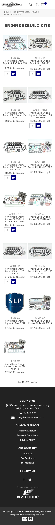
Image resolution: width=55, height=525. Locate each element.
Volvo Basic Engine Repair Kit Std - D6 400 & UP (40, 271)
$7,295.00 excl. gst (15, 68)
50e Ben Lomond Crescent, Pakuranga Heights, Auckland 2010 (29, 407)
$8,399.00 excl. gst (40, 121)
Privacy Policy (27, 439)
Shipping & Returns (28, 430)
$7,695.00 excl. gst (40, 172)
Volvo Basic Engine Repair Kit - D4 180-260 (40, 63)
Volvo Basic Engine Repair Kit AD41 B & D (40, 218)
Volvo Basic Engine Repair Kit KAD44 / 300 (15, 62)
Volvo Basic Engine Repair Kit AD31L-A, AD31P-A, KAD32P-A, (15, 219)
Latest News (27, 462)
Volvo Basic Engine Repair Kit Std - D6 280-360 (15, 271)
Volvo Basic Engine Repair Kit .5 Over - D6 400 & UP (14, 167)
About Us (27, 453)
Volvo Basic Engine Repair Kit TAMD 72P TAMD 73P (14, 366)
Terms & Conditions (27, 435)
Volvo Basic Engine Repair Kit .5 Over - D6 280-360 (40, 115)
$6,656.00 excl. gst (40, 68)
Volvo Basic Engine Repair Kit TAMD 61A (15, 322)
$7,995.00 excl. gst (15, 276)
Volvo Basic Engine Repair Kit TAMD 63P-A (40, 322)
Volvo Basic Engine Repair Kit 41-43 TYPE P (40, 166)
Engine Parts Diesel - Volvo (25, 12)
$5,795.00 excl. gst (15, 225)
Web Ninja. (40, 514)
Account (37, 4)
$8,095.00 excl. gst (40, 224)
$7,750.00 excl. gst (15, 328)
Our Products (27, 458)
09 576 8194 (30, 412)
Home (6, 12)
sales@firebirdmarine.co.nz (30, 417)
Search (30, 4)
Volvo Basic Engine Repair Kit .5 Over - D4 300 (15, 115)
